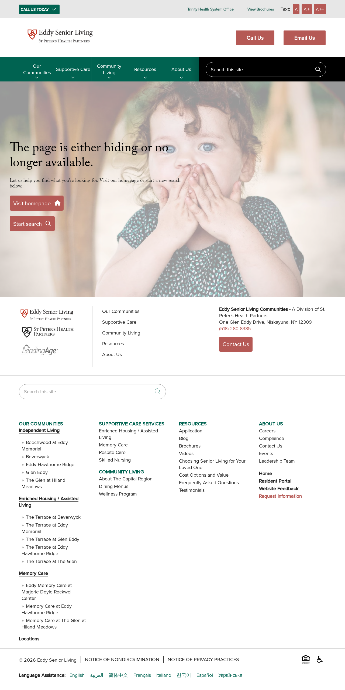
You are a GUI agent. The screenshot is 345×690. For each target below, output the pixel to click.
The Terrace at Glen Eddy (52, 539)
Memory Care (33, 573)
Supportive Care (73, 69)
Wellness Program (118, 493)
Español (204, 675)
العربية (96, 675)
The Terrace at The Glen (51, 561)
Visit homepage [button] (32, 203)
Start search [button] (27, 224)
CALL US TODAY (35, 9)
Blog (183, 438)
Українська (230, 675)
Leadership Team (277, 460)
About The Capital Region (126, 478)
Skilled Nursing (115, 459)
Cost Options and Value (204, 475)
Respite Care (112, 452)
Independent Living (39, 430)
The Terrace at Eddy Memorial (45, 528)
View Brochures (260, 9)
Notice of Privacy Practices (203, 659)
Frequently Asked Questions (209, 482)
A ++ (320, 9)
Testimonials (192, 490)
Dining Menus (113, 486)
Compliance (271, 438)
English (77, 675)
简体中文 (118, 675)
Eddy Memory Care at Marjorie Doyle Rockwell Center (47, 592)
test (22, 320)
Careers (267, 430)
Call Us (255, 38)
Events (266, 453)
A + (307, 9)
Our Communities (37, 69)
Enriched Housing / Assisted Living (48, 501)
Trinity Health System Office (210, 9)
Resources (145, 69)
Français (142, 675)
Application (190, 430)
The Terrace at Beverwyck (53, 517)
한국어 (184, 675)
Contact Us (236, 344)
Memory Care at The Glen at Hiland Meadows (54, 623)
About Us (181, 69)
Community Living (109, 69)
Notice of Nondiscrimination (122, 659)
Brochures (190, 445)
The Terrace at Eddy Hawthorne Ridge (45, 550)
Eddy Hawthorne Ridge (50, 464)
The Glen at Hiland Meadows (43, 483)
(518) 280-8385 (235, 328)
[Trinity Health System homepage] (60, 45)
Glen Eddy (37, 472)
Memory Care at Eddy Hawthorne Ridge (47, 609)
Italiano (163, 675)
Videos (186, 453)
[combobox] (266, 69)
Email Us (304, 38)
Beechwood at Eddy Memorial (45, 445)
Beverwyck (37, 456)
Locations (29, 638)
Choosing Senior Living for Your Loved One (212, 464)
